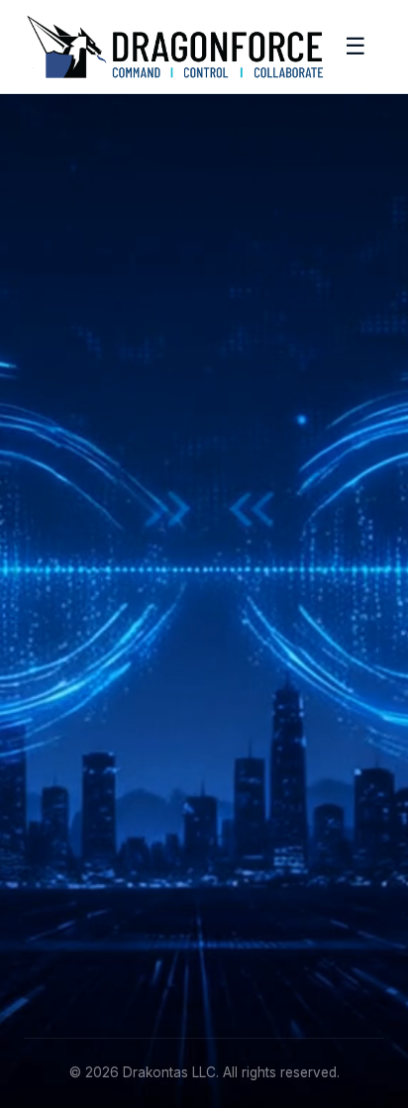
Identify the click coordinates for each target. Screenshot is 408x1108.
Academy (55, 727)
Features (53, 569)
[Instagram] (132, 476)
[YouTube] (177, 476)
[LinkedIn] (41, 476)
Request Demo (74, 600)
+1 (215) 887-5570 (86, 914)
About (43, 696)
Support (50, 758)
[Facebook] (87, 476)
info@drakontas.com (93, 883)
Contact (50, 788)
